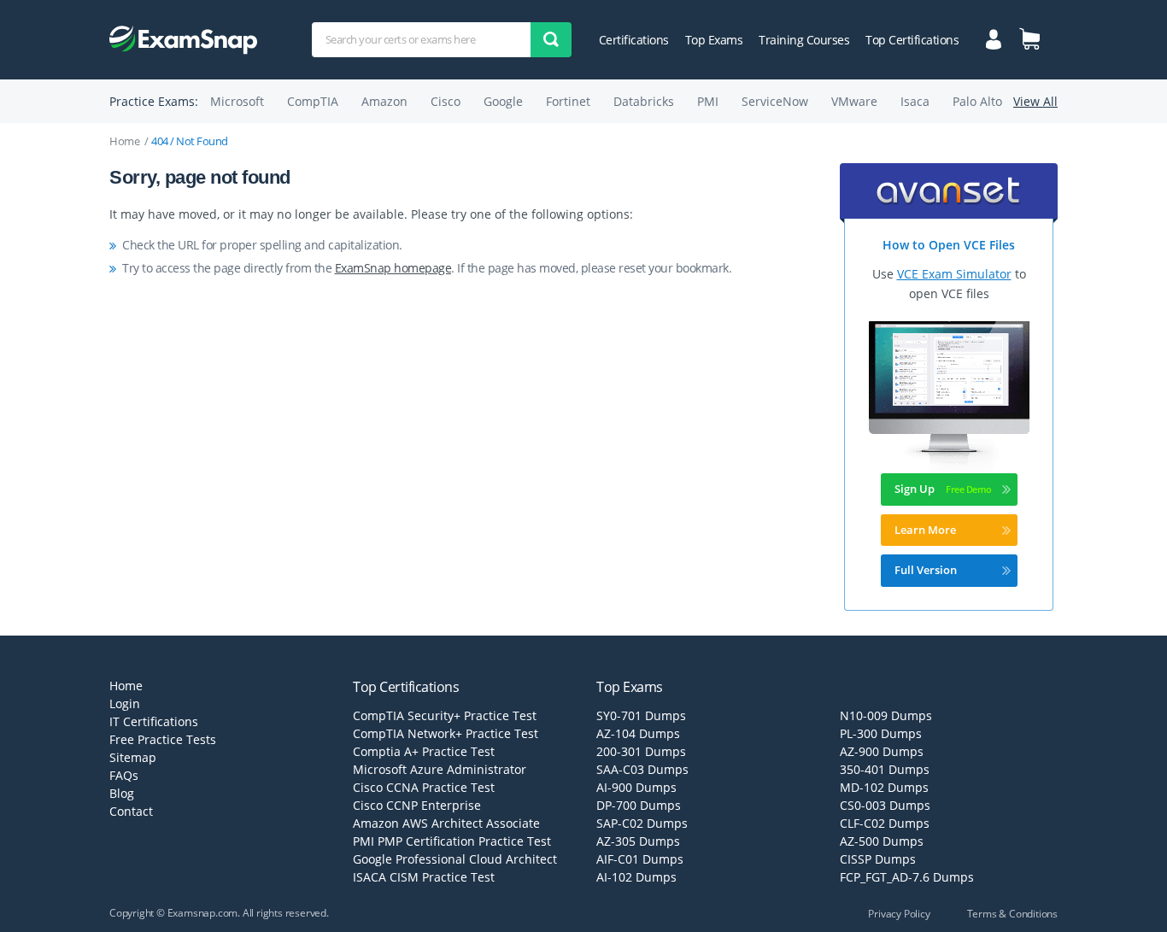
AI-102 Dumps (636, 877)
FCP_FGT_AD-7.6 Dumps (907, 877)
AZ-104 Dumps (638, 733)
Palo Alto (977, 101)
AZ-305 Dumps (638, 841)
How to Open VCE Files (949, 245)
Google (503, 101)
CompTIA (312, 101)
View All (1035, 101)
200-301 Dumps (641, 751)
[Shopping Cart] (1029, 38)
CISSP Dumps (878, 859)
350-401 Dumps (884, 769)
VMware (854, 101)
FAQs (123, 775)
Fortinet (568, 101)
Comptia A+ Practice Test (424, 751)
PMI (707, 101)
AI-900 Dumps (636, 787)
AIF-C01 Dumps (639, 859)
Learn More (925, 529)
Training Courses (804, 40)
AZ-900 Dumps (882, 751)
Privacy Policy (898, 913)
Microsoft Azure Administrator (439, 769)
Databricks (643, 101)
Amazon (384, 101)
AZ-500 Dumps (882, 841)
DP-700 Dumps (638, 805)
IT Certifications (153, 721)
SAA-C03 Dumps (642, 769)
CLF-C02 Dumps (884, 823)
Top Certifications (912, 40)
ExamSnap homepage (393, 268)
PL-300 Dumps (881, 733)
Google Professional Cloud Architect (455, 859)
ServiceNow (775, 101)
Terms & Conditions (1012, 913)
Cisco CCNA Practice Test (424, 787)
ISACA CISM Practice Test (424, 877)
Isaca (914, 101)
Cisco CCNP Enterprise (417, 805)
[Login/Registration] (994, 38)
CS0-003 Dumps (885, 805)
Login (124, 703)
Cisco (445, 101)
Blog (121, 793)
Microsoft (237, 101)
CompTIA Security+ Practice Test (445, 715)
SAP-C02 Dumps (642, 823)
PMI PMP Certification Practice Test (452, 841)
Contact (131, 811)
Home (124, 141)
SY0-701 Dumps (641, 715)
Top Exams (714, 40)
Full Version (925, 569)
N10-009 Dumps (886, 715)
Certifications (634, 40)
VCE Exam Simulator (954, 274)
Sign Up (914, 488)
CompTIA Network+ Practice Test (445, 733)
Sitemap (132, 757)
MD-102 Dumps (884, 787)
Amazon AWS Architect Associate (446, 823)
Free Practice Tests (162, 739)
